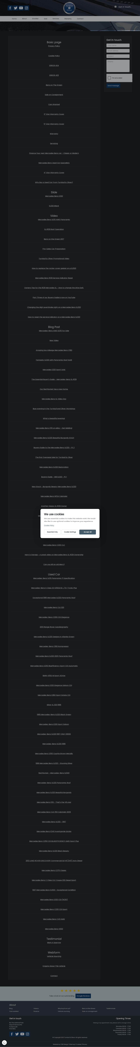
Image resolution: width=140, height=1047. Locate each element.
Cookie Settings (70, 532)
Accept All (87, 532)
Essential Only (52, 532)
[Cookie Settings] (4, 1042)
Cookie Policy (49, 525)
